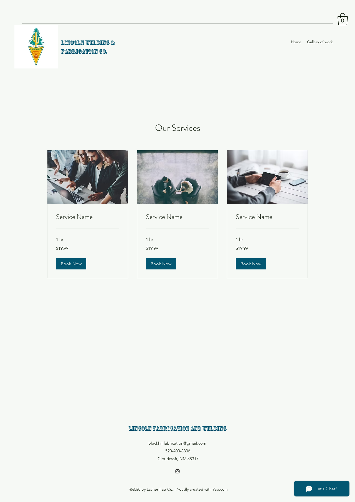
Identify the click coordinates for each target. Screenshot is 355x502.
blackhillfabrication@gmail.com (177, 443)
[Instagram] (177, 471)
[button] (343, 19)
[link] (87, 217)
